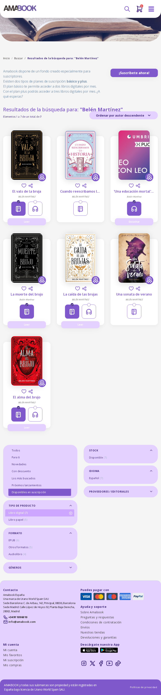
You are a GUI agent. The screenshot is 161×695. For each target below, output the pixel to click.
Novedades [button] (19, 464)
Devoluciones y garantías (98, 637)
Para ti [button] (16, 457)
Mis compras (12, 665)
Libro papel (18, 520)
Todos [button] (16, 450)
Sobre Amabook (92, 612)
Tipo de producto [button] (22, 505)
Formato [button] (15, 533)
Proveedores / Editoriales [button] (109, 491)
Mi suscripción (13, 660)
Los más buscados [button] (23, 478)
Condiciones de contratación (101, 622)
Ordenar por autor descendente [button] (120, 115)
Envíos (85, 627)
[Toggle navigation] (151, 9)
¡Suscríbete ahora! (134, 73)
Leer (27, 221)
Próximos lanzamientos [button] (26, 485)
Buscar (18, 58)
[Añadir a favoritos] (23, 185)
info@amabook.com (22, 622)
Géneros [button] (15, 567)
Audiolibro (17, 554)
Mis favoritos (12, 655)
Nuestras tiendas (92, 632)
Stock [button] (93, 450)
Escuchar (134, 221)
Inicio (6, 58)
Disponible (98, 457)
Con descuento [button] (21, 471)
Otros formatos (20, 547)
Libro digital (18, 513)
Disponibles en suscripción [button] (29, 492)
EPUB (14, 540)
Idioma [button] (94, 471)
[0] (139, 10)
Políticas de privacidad (143, 687)
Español (96, 478)
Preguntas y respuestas (97, 617)
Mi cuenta (10, 650)
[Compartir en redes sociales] (30, 185)
